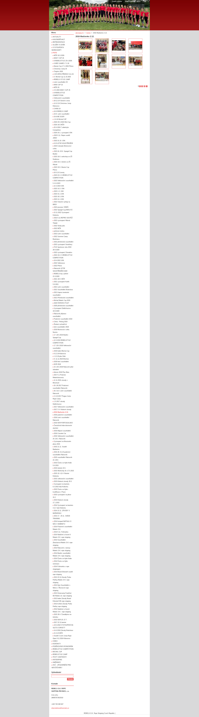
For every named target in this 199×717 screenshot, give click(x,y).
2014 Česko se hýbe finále (63, 558)
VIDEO (55, 641)
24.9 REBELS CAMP (61, 111)
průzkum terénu (59, 231)
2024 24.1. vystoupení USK (63, 133)
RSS (138, 1)
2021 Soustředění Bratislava (63, 289)
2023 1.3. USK (59, 191)
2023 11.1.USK (59, 199)
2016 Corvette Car (60, 433)
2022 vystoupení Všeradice (63, 252)
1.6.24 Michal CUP (60, 119)
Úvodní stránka (117, 1)
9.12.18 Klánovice (60, 353)
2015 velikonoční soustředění (63, 479)
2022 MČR (57, 228)
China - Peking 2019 (60, 321)
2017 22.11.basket (60, 622)
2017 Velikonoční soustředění (64, 407)
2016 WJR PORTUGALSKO (63, 423)
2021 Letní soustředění (61, 287)
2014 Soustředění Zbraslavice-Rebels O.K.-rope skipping (62, 542)
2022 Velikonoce (59, 263)
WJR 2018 (57, 364)
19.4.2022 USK (59, 260)
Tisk (144, 1)
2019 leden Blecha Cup (61, 351)
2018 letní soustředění (61, 361)
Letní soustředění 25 (61, 82)
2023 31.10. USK (59, 140)
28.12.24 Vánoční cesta (62, 101)
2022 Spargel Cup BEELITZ (63, 210)
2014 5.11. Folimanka (61, 532)
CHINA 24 (57, 108)
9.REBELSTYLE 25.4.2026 (63, 61)
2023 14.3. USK (59, 188)
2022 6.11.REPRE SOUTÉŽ (63, 218)
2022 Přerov (58, 266)
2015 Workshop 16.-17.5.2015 (64, 471)
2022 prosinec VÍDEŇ (61, 207)
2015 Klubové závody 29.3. (63, 481)
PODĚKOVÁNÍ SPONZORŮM (63, 646)
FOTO (88, 33)
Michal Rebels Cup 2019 (62, 300)
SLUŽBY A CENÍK (59, 45)
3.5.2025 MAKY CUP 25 (62, 90)
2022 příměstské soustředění (63, 242)
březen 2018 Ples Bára (61, 372)
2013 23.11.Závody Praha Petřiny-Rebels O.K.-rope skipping (62, 579)
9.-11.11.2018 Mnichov (61, 359)
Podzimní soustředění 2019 (63, 319)
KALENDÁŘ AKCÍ (59, 39)
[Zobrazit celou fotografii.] (85, 45)
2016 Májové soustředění (62, 431)
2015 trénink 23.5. (60, 468)
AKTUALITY (80, 33)
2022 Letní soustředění (61, 234)
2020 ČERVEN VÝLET (61, 303)
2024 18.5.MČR (59, 125)
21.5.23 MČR (58, 633)
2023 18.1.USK (59, 196)
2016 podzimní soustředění (63, 415)
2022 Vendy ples (59, 226)
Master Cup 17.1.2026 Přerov (63, 66)
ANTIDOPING (57, 660)
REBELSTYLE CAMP (60, 654)
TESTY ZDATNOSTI (60, 657)
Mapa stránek (129, 1)
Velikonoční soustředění (62, 98)
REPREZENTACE (59, 42)
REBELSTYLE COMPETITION (63, 649)
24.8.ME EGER (59, 116)
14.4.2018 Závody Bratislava (63, 630)
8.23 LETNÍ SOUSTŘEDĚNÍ (63, 143)
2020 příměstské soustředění (63, 306)
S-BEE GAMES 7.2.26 (61, 63)
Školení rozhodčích (60, 324)
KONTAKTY (57, 644)
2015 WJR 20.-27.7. (60, 620)
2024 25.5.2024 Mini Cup (62, 122)
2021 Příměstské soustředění (64, 298)
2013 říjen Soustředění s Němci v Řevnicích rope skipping (61, 587)
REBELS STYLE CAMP (62, 79)
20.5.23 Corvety (59, 172)
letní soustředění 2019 (61, 327)
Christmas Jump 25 (60, 69)
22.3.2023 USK (59, 186)
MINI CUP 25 (58, 85)
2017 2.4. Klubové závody (62, 409)
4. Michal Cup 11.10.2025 (62, 77)
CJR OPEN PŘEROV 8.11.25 (64, 74)
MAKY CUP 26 (59, 58)
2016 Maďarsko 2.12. (61, 412)
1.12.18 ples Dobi (60, 356)
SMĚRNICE (57, 662)
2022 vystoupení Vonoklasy (63, 244)
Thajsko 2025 (58, 71)
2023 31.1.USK (59, 194)
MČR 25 (56, 87)
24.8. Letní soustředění (61, 114)
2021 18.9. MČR (59, 279)
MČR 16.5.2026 (59, 55)
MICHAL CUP (57, 652)
